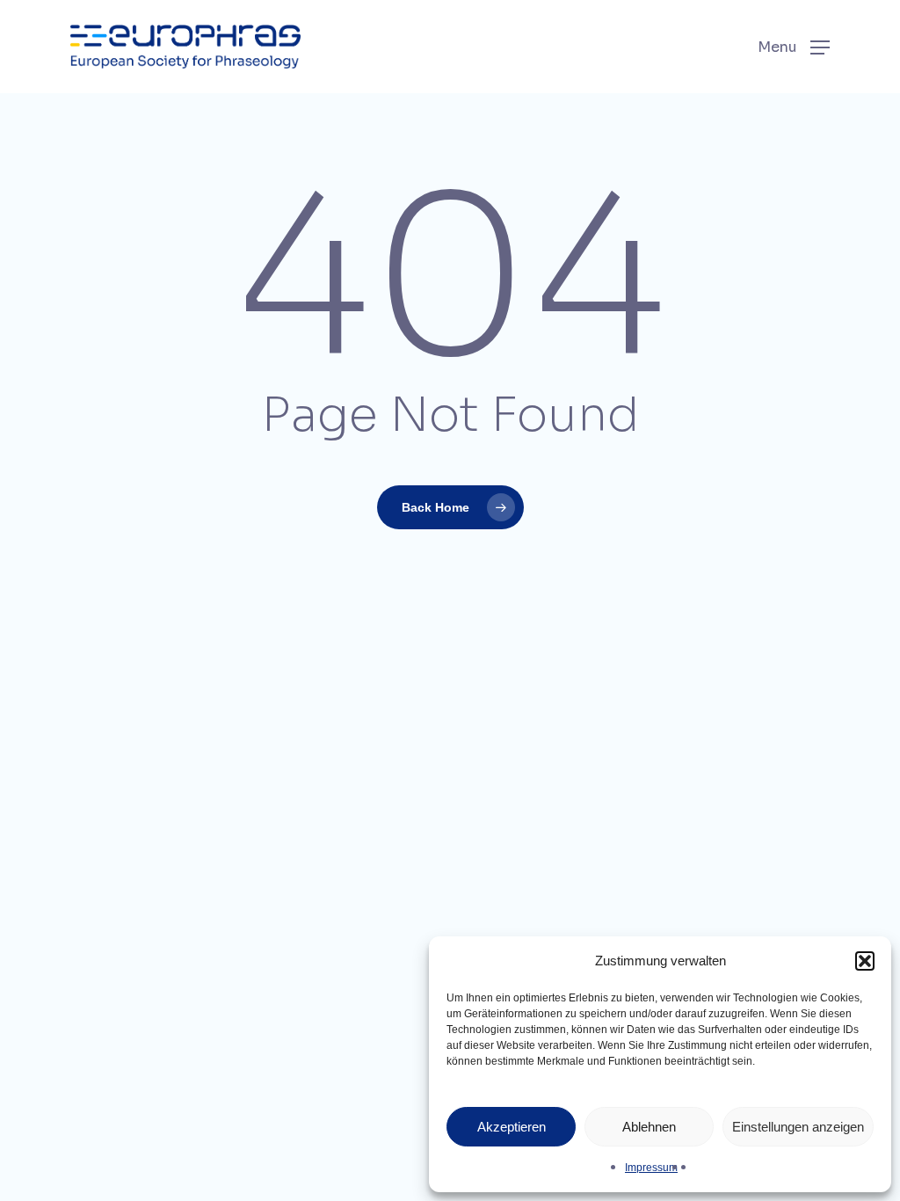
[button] (865, 961)
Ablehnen (649, 1126)
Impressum (651, 1167)
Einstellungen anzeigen (798, 1126)
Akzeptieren (511, 1126)
